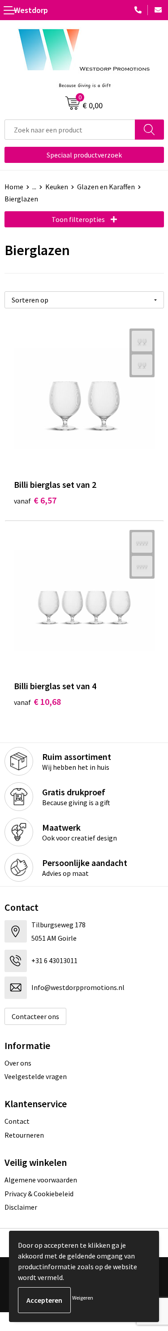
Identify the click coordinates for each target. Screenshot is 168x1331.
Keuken (56, 186)
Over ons (17, 1062)
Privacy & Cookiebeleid (38, 1193)
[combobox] (69, 129)
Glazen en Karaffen (106, 186)
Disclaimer (20, 1207)
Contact (17, 1121)
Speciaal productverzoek (84, 154)
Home (13, 186)
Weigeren (82, 1297)
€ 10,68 (37, 701)
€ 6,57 (35, 500)
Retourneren (24, 1134)
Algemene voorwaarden (40, 1179)
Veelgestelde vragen (35, 1076)
